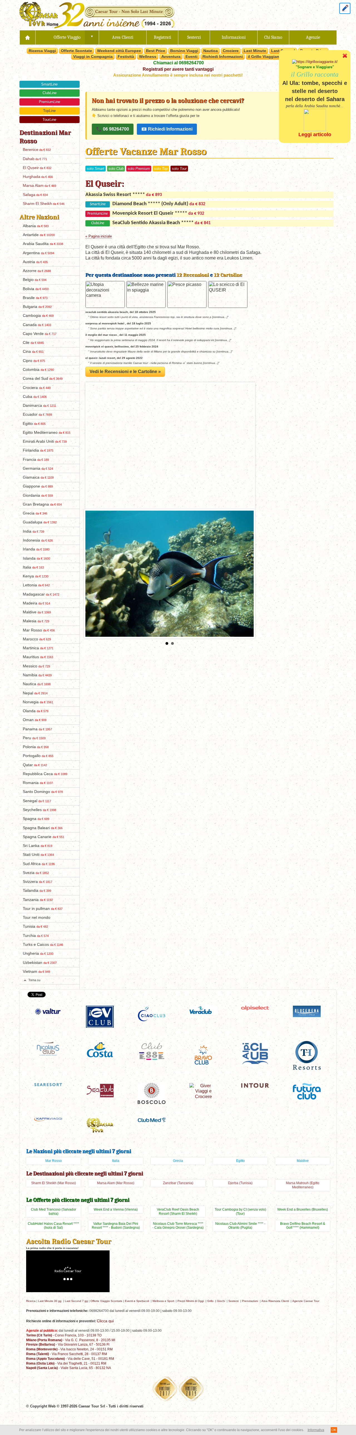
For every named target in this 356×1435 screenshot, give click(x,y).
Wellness (147, 56)
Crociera (37, 388)
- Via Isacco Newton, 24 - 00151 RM (69, 1349)
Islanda (36, 558)
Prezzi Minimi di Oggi (190, 1300)
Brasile (35, 298)
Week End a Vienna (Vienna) (116, 1209)
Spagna (36, 819)
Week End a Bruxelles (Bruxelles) (302, 1209)
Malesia (36, 621)
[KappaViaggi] (48, 1118)
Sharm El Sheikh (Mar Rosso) (53, 1183)
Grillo (210, 1300)
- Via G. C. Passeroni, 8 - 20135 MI (70, 1340)
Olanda (35, 711)
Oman (34, 720)
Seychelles (39, 810)
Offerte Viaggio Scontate (106, 1300)
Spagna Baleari (43, 828)
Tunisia (35, 926)
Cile (33, 343)
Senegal (37, 801)
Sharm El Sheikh (44, 204)
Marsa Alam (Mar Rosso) (115, 1183)
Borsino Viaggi (184, 50)
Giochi (221, 1300)
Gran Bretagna (42, 504)
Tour (49, 119)
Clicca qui (105, 1321)
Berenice (37, 150)
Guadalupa (40, 522)
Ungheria (38, 953)
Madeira (36, 603)
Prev (92, 573)
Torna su (34, 980)
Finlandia (38, 450)
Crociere (231, 50)
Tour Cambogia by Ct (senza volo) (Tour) (240, 1212)
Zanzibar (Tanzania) (178, 1183)
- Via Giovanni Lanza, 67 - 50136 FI (67, 1344)
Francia (36, 459)
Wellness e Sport (163, 1300)
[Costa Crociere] (100, 1049)
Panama (37, 729)
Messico (36, 666)
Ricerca (31, 1300)
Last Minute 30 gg (49, 1300)
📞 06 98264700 (112, 129)
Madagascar (41, 594)
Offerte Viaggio (67, 37)
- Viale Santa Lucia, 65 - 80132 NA (68, 1368)
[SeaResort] (48, 1084)
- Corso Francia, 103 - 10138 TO (64, 1335)
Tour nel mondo (36, 917)
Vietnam (36, 971)
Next (246, 573)
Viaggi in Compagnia (93, 56)
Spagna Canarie (43, 837)
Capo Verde (39, 334)
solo (95, 168)
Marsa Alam (39, 185)
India (33, 531)
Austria (35, 262)
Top (49, 111)
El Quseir (37, 168)
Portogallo (38, 756)
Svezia (36, 873)
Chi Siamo (273, 37)
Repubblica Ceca (45, 774)
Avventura (171, 56)
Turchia (36, 936)
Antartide (39, 235)
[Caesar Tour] (100, 1124)
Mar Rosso (39, 630)
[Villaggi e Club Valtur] (48, 1011)
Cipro (34, 361)
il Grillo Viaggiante (265, 56)
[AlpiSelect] (255, 1007)
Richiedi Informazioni (222, 56)
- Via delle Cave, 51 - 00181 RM (70, 1358)
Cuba (35, 397)
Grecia (35, 513)
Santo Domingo (43, 792)
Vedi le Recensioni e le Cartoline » (125, 371)
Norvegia (38, 702)
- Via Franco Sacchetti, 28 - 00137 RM (66, 1354)
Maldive (37, 612)
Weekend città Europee (119, 50)
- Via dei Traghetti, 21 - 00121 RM (66, 1363)
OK (334, 1430)
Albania (36, 226)
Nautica (210, 50)
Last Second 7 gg (76, 1300)
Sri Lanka (37, 846)
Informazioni (234, 37)
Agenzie (313, 37)
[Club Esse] (151, 1050)
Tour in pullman (43, 909)
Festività (126, 56)
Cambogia (38, 316)
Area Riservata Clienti (275, 1300)
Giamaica (38, 477)
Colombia (38, 370)
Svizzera (37, 882)
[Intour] (255, 1085)
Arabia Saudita (43, 244)
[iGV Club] (100, 1016)
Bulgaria (37, 307)
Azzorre (37, 271)
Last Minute (255, 50)
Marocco (37, 639)
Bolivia (36, 289)
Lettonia (36, 585)
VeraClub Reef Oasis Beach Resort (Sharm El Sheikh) (178, 1212)
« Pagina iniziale (98, 236)
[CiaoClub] (151, 1014)
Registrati (162, 37)
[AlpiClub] (255, 1052)
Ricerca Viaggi (42, 50)
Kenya (35, 576)
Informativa (316, 1430)
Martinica (38, 648)
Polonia (36, 747)
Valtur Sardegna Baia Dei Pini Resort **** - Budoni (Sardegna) (116, 1226)
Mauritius (38, 657)
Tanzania (38, 900)
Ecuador (37, 414)
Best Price (155, 50)
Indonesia (38, 540)
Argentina (38, 253)
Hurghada (38, 177)
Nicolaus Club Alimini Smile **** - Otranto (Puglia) (240, 1226)
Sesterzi (194, 37)
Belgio (34, 280)
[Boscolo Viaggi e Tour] (151, 1093)
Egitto (34, 424)
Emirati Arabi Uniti (45, 441)
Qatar (35, 765)
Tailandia (37, 890)
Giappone (38, 486)
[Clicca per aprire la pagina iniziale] (27, 37)
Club (49, 93)
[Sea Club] (100, 1090)
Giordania (38, 495)
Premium (49, 102)
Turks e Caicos (43, 944)
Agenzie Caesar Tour (305, 1300)
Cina (33, 351)
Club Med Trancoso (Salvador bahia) (53, 1212)
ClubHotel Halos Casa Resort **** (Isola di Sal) (53, 1226)
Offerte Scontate (76, 50)
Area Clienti (122, 37)
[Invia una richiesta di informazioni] (344, 8)
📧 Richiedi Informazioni (166, 129)
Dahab (35, 159)
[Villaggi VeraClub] (203, 1009)
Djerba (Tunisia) (240, 1183)
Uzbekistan (40, 963)
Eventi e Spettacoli (137, 1300)
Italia (33, 567)
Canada (37, 325)
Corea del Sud (43, 378)
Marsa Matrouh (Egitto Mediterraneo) (302, 1185)
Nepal (35, 693)
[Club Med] (151, 1119)
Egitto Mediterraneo (46, 432)
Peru (34, 738)
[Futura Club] (307, 1090)
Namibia (37, 675)
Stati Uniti (38, 855)
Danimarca (39, 405)
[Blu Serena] (307, 1010)
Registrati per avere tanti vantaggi (178, 69)
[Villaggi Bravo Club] (203, 1054)
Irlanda (36, 549)
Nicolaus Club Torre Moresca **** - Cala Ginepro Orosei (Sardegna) (178, 1226)
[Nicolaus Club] (48, 1048)
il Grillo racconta (314, 74)
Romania (38, 783)
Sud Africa (39, 864)
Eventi (191, 56)
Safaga (35, 195)
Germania (38, 468)
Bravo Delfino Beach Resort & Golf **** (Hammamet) (302, 1226)
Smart (49, 84)
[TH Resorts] (307, 1054)
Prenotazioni (250, 1300)
